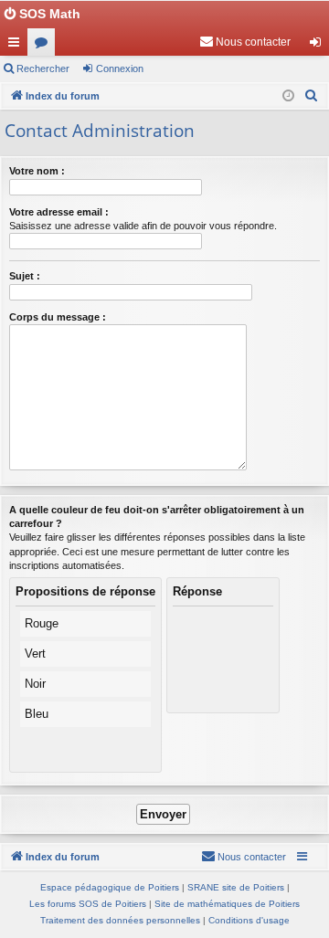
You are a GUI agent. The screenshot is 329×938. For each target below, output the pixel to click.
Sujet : (24, 275)
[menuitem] (245, 42)
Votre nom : (37, 170)
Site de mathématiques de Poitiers (227, 904)
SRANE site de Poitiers (235, 887)
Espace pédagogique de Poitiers (109, 887)
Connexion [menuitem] (319, 46)
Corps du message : (57, 316)
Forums (45, 46)
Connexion (119, 68)
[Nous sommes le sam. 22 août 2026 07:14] (288, 96)
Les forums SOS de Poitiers (87, 904)
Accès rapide (17, 46)
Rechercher (42, 68)
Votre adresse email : (59, 211)
